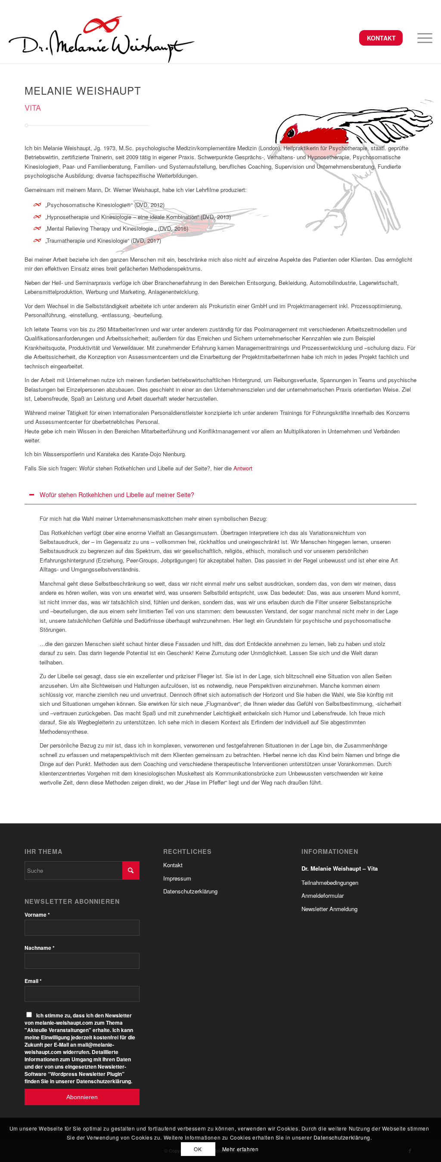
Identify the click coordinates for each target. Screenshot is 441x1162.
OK (198, 1149)
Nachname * (40, 948)
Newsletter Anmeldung (329, 909)
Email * (33, 981)
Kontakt (381, 38)
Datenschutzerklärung (190, 891)
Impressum (177, 878)
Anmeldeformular (322, 895)
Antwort (242, 468)
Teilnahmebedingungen (329, 882)
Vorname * (37, 914)
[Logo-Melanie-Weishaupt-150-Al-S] (102, 37)
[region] (220, 650)
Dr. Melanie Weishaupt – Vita (339, 868)
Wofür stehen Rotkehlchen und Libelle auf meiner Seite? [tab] (117, 494)
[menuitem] (381, 38)
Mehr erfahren (240, 1149)
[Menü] (422, 37)
